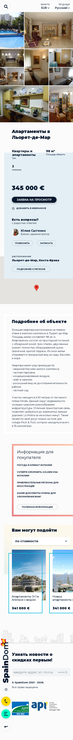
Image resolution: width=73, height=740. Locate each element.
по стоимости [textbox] (26, 541)
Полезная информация (37, 507)
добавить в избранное (31, 208)
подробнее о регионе (31, 269)
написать (46, 243)
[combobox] (41, 541)
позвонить (22, 243)
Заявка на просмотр (34, 199)
